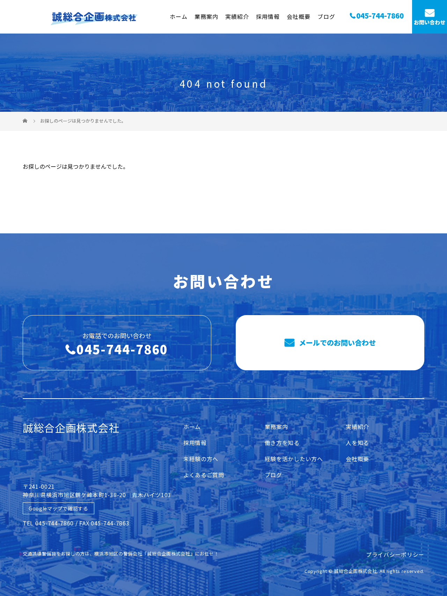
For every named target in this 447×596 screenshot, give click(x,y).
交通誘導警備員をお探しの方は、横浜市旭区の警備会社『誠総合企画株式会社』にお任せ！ (121, 553)
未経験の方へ (200, 459)
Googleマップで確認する (58, 508)
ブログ (326, 16)
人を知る (357, 442)
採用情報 (268, 16)
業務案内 (206, 16)
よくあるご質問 (203, 475)
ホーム (179, 16)
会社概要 (298, 16)
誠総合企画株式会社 (71, 427)
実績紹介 (237, 16)
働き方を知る (282, 442)
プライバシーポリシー (395, 554)
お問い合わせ (429, 22)
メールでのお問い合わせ (336, 342)
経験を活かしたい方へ (294, 459)
